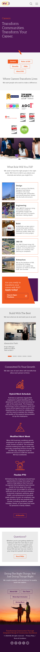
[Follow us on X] (24, 644)
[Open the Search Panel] (31, 3)
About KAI (20, 71)
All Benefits (20, 515)
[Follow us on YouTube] (28, 644)
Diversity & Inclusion (20, 597)
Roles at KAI (25, 62)
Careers (13, 62)
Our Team (26, 592)
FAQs (26, 66)
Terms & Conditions (20, 638)
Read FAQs (20, 556)
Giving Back (20, 602)
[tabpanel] (20, 336)
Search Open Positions (12, 296)
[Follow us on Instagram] (16, 644)
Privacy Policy (30, 636)
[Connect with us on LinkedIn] (12, 644)
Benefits (15, 66)
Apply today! (11, 290)
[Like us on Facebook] (20, 644)
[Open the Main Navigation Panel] (36, 4)
